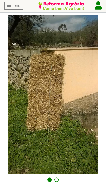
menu (15, 5)
